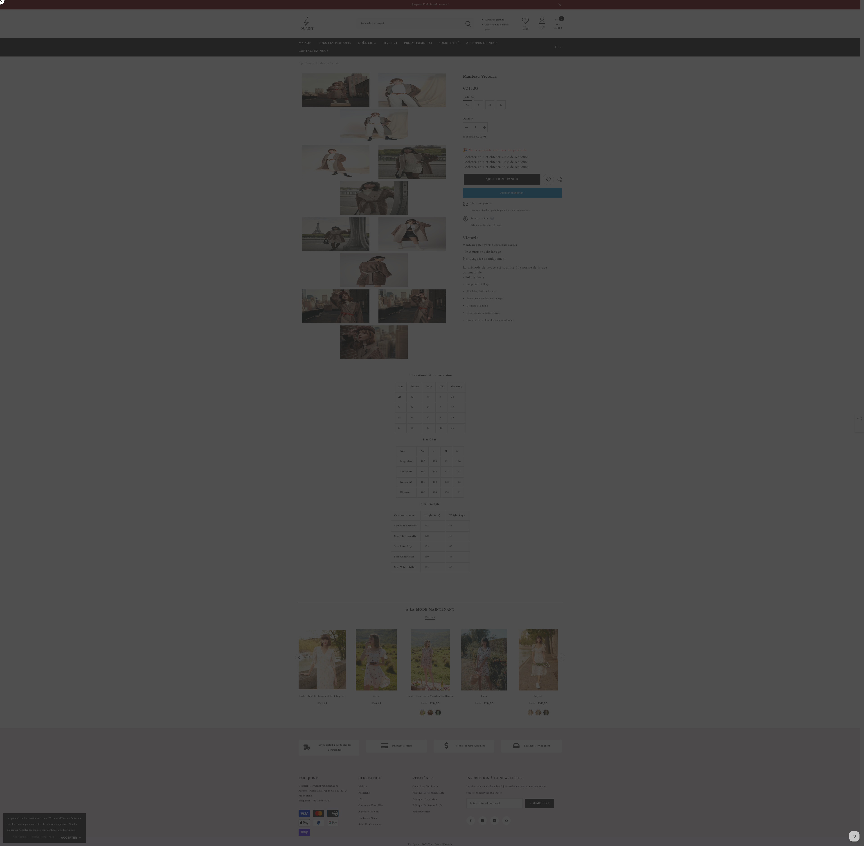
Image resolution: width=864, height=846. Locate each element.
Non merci (487, 471)
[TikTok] (489, 461)
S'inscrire (485, 442)
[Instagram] (480, 461)
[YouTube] (499, 461)
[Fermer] (537, 370)
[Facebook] (470, 461)
